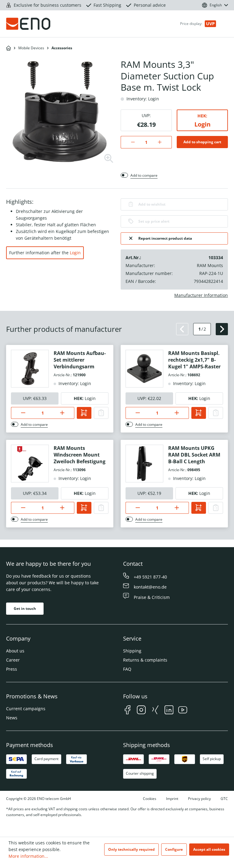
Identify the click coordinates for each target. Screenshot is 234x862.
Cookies (149, 798)
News (11, 718)
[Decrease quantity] (130, 142)
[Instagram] (141, 710)
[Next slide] (222, 329)
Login (202, 124)
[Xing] (155, 710)
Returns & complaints (145, 660)
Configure (174, 849)
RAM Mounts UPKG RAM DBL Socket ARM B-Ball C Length (194, 455)
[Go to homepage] (41, 24)
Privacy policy (199, 798)
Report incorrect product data (165, 238)
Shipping (132, 651)
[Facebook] (127, 710)
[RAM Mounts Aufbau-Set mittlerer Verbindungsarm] (29, 368)
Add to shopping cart (202, 141)
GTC (224, 798)
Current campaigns (25, 708)
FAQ (127, 669)
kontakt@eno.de (150, 587)
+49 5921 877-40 (150, 577)
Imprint (172, 798)
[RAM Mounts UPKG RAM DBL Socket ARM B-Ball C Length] (144, 463)
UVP (210, 23)
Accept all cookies (209, 849)
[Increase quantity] (163, 142)
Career (13, 660)
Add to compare (144, 175)
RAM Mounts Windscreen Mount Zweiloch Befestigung (79, 455)
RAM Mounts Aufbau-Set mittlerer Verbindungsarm (80, 360)
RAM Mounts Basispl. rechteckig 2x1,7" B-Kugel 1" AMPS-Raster (194, 360)
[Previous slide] (182, 329)
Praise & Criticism (152, 597)
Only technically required (131, 849)
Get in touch (25, 608)
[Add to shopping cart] (84, 413)
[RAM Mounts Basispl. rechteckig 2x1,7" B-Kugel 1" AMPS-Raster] (144, 368)
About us (15, 651)
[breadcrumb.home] (8, 48)
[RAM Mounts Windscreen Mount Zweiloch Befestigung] (29, 463)
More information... (28, 856)
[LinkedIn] (169, 710)
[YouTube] (182, 710)
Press (11, 669)
